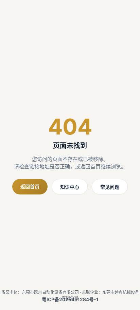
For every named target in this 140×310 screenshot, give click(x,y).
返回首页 (29, 186)
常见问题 (109, 187)
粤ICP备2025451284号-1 (70, 299)
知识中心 (69, 187)
